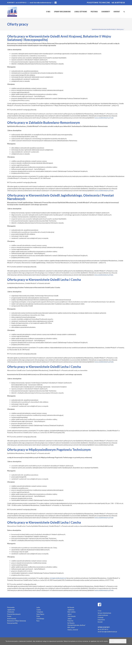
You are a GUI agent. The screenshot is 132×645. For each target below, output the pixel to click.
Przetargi (94, 11)
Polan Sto (70, 621)
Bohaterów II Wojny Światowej (16, 621)
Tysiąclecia (40, 612)
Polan (38, 616)
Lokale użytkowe (80, 11)
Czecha (39, 610)
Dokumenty (105, 11)
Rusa (38, 621)
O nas (48, 11)
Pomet (9, 616)
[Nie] (129, 641)
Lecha (38, 607)
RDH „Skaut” (71, 627)
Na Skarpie (71, 607)
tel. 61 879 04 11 (103, 629)
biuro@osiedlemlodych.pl (109, 631)
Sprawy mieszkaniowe (62, 11)
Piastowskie (10, 607)
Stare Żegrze (40, 614)
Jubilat (70, 618)
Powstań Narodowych (14, 614)
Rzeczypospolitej (12, 623)
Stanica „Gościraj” (73, 630)
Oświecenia (10, 612)
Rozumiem (117, 641)
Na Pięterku (71, 623)
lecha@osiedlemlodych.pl (58, 578)
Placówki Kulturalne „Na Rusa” (76, 625)
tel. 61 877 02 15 (118, 2)
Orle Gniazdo (72, 616)
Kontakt (117, 11)
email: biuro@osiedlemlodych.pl (40, 2)
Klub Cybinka (71, 612)
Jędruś (70, 614)
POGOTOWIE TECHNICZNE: (98, 2)
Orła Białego (40, 618)
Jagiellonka (71, 610)
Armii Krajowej (11, 618)
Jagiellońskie (11, 610)
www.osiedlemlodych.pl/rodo (104, 362)
